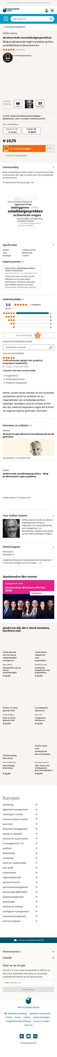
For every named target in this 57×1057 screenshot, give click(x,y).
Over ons (28, 1025)
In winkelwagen (20, 148)
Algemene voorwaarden (39, 1013)
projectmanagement (13, 897)
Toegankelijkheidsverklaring (18, 1021)
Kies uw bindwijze (10, 124)
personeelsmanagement (15, 887)
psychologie (9, 901)
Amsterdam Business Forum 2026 (25, 589)
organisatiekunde (12, 877)
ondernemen (9, 872)
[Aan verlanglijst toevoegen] (50, 148)
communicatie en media (15, 819)
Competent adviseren (40, 719)
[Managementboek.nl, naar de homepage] (11, 12)
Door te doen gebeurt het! (9, 719)
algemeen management (15, 809)
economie (8, 824)
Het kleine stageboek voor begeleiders (42, 670)
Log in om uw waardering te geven (17, 341)
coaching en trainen (13, 814)
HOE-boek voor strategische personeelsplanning (44, 768)
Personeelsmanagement (15, 27)
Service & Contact (41, 1021)
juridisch (7, 848)
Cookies (27, 1017)
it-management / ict (13, 843)
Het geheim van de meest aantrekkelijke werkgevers (12, 670)
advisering (8, 804)
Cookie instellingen (41, 1017)
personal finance (11, 882)
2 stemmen (20, 50)
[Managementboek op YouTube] (28, 1036)
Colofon (8, 1017)
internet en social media (15, 838)
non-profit (8, 867)
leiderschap (9, 853)
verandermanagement (14, 916)
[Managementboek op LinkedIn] (22, 1036)
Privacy (18, 1017)
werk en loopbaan (12, 921)
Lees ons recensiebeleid (13, 353)
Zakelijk (7, 957)
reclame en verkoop (13, 906)
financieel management (15, 829)
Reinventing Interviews (8, 767)
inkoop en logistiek (12, 833)
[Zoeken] (51, 19)
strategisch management (16, 911)
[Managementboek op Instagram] (35, 1036)
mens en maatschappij (14, 863)
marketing (8, 858)
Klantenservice (11, 951)
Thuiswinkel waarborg (17, 1013)
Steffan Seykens (10, 33)
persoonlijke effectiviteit (15, 892)
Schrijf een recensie (16, 347)
